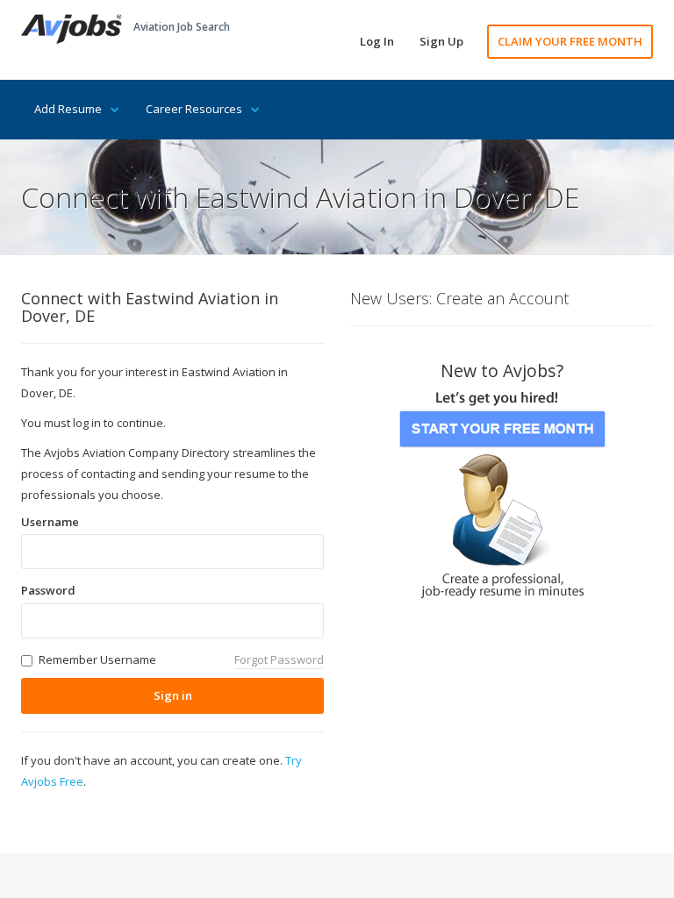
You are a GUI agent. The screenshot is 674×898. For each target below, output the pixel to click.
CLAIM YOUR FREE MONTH (570, 41)
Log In (377, 41)
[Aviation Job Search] (71, 27)
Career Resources (194, 109)
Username (50, 522)
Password (48, 590)
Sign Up (441, 41)
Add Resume (68, 109)
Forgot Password (279, 659)
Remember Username (97, 659)
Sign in (173, 695)
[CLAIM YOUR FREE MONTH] (502, 489)
